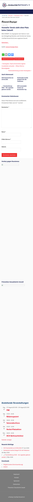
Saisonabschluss (13, 423)
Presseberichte (19, 59)
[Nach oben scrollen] (30, 499)
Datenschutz (16, 484)
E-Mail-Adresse (6, 139)
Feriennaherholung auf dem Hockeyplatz (19, 70)
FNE (8, 410)
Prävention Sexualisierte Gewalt (16, 487)
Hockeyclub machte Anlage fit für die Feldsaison (22, 79)
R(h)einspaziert (13, 416)
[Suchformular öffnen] (30, 11)
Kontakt (16, 477)
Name (4, 132)
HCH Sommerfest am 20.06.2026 (12, 448)
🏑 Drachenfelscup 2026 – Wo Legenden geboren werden (7, 87)
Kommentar (5, 107)
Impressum (16, 474)
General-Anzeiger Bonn (12, 47)
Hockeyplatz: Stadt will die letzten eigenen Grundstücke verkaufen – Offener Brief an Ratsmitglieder (13, 66)
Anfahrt (5, 467)
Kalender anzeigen (7, 440)
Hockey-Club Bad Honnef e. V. (19, 5)
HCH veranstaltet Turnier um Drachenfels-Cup (22, 87)
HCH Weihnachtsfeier (15, 436)
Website (4, 147)
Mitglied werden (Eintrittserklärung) (13, 464)
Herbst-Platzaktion (14, 429)
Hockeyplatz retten (7, 59)
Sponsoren (16, 481)
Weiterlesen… (5, 42)
